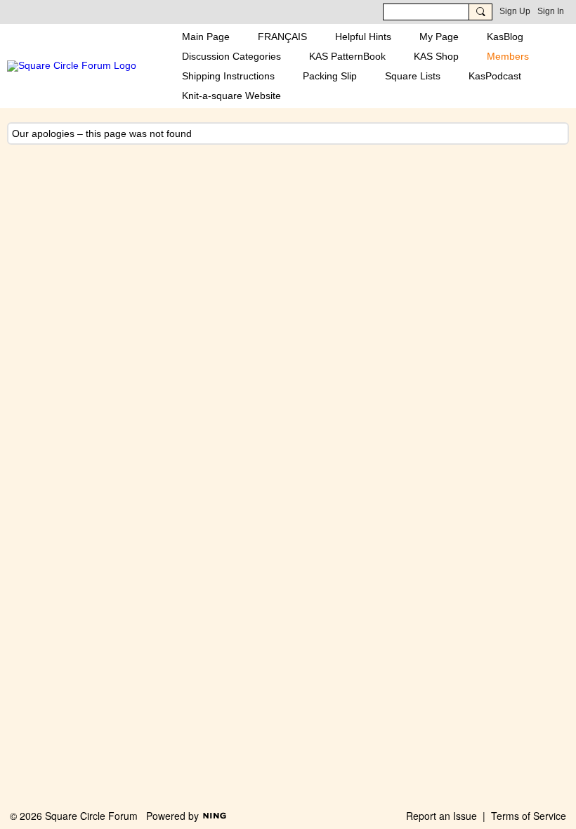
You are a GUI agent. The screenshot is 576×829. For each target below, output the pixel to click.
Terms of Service (528, 816)
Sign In (550, 11)
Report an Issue (441, 816)
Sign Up (514, 11)
